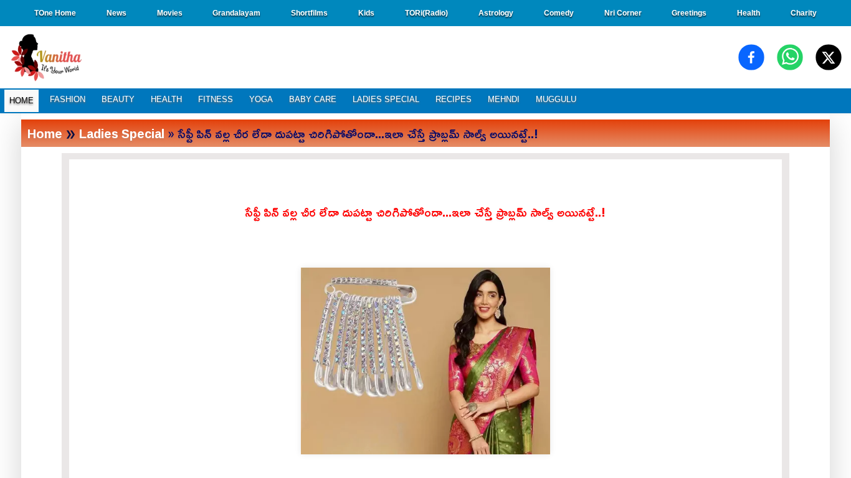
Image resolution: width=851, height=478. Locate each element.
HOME (21, 100)
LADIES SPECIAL (386, 99)
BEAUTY (118, 99)
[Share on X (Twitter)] (829, 57)
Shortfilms (309, 13)
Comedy (559, 13)
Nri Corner (623, 13)
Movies (170, 13)
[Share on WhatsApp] (790, 57)
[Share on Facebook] (751, 57)
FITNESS (215, 99)
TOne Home (55, 13)
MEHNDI (504, 99)
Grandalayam (236, 13)
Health (748, 13)
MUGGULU (556, 99)
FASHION (67, 99)
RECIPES (453, 99)
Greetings (689, 13)
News (116, 13)
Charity (804, 13)
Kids (366, 13)
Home (44, 133)
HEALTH (166, 99)
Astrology (495, 13)
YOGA (261, 99)
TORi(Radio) (426, 13)
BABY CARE (312, 99)
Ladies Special (121, 133)
